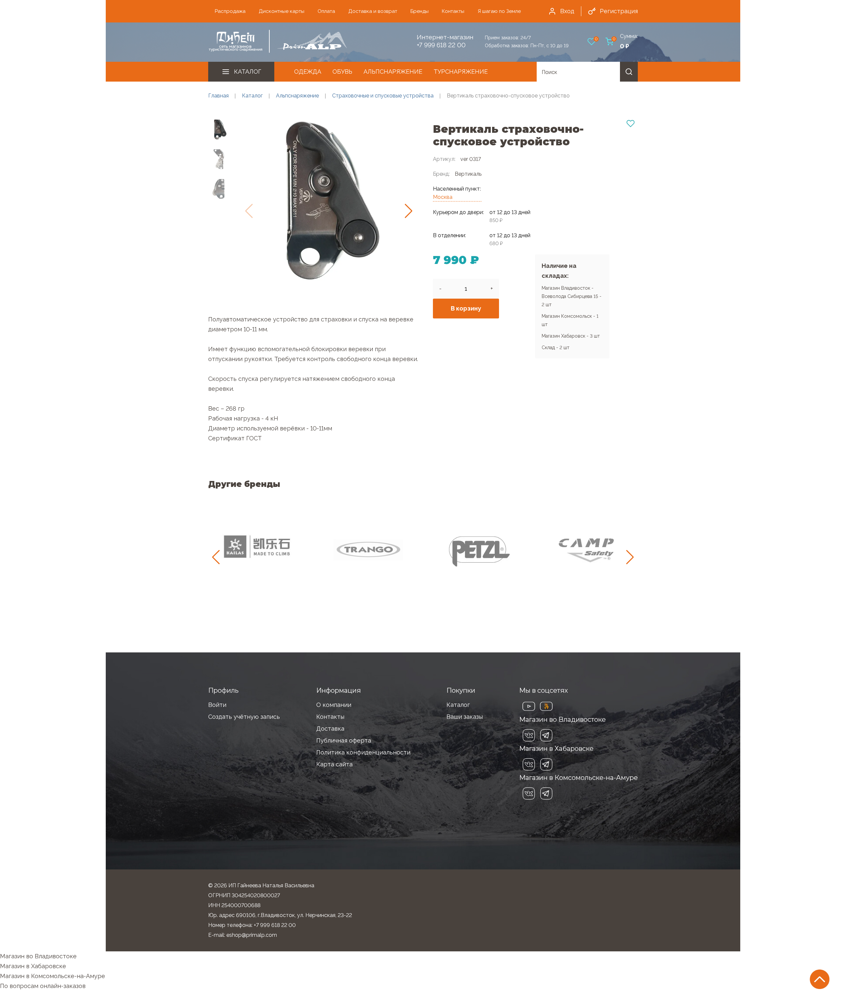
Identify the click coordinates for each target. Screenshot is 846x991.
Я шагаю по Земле (499, 11)
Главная (218, 95)
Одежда (307, 71)
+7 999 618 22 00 (441, 45)
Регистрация (619, 11)
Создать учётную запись (244, 716)
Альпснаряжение (393, 71)
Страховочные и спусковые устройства (383, 95)
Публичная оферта (343, 740)
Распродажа (230, 11)
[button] (408, 211)
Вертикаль (468, 174)
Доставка (330, 728)
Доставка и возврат (372, 11)
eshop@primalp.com (251, 935)
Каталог (247, 71)
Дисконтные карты (281, 11)
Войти (217, 704)
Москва (442, 197)
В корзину (466, 308)
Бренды (419, 11)
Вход (567, 11)
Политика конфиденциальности (363, 752)
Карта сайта (334, 764)
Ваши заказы (464, 716)
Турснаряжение (461, 71)
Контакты (453, 11)
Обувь (342, 71)
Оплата (326, 11)
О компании (333, 704)
